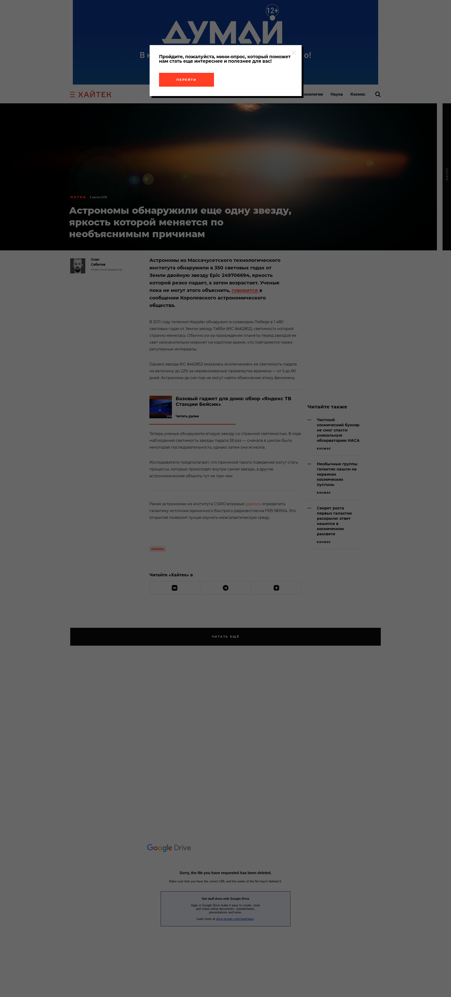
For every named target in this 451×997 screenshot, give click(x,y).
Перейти (186, 79)
